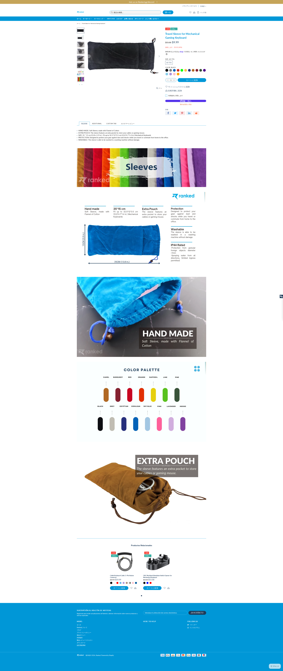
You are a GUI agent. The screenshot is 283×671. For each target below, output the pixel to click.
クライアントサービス (189, 6)
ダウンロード (81, 643)
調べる (168, 12)
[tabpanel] (125, 572)
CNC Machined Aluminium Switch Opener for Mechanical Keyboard (157, 576)
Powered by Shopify (107, 655)
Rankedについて (82, 627)
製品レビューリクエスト (85, 640)
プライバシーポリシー (84, 632)
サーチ (79, 625)
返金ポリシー (81, 635)
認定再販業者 (81, 645)
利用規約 (80, 638)
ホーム (78, 23)
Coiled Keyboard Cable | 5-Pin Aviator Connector (122, 576)
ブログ (79, 630)
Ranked (80, 12)
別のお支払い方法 (185, 104)
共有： (167, 109)
